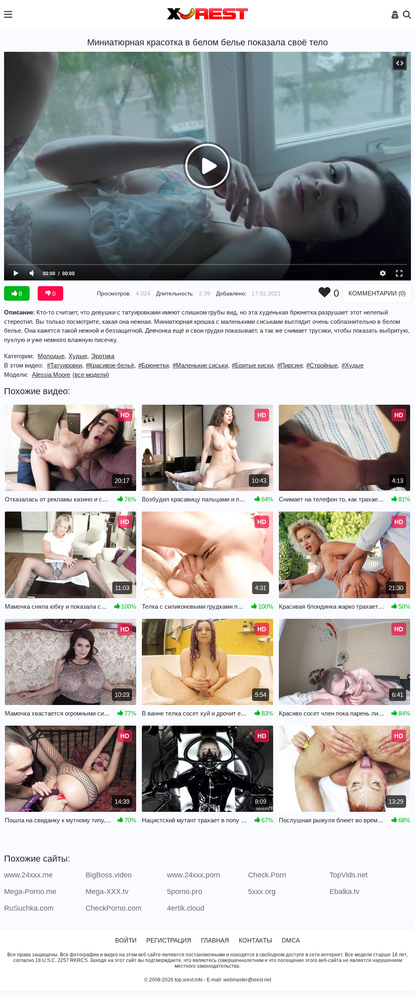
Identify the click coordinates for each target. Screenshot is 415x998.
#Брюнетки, (154, 365)
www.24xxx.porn (193, 875)
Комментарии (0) (377, 293)
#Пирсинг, (290, 365)
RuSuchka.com (28, 908)
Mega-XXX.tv (107, 892)
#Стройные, (322, 365)
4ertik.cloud (185, 908)
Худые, (78, 355)
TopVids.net (348, 875)
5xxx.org (262, 892)
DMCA (291, 940)
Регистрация (168, 940)
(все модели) (91, 374)
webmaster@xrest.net (247, 980)
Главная (215, 940)
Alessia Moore (51, 374)
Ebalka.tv (344, 892)
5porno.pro (184, 892)
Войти (126, 940)
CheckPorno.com (113, 908)
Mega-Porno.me (30, 892)
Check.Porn (267, 875)
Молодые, (52, 355)
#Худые (353, 365)
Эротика (102, 355)
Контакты (255, 940)
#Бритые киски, (253, 365)
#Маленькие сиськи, (201, 365)
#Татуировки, (65, 365)
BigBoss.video (109, 875)
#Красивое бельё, (111, 365)
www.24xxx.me (28, 875)
